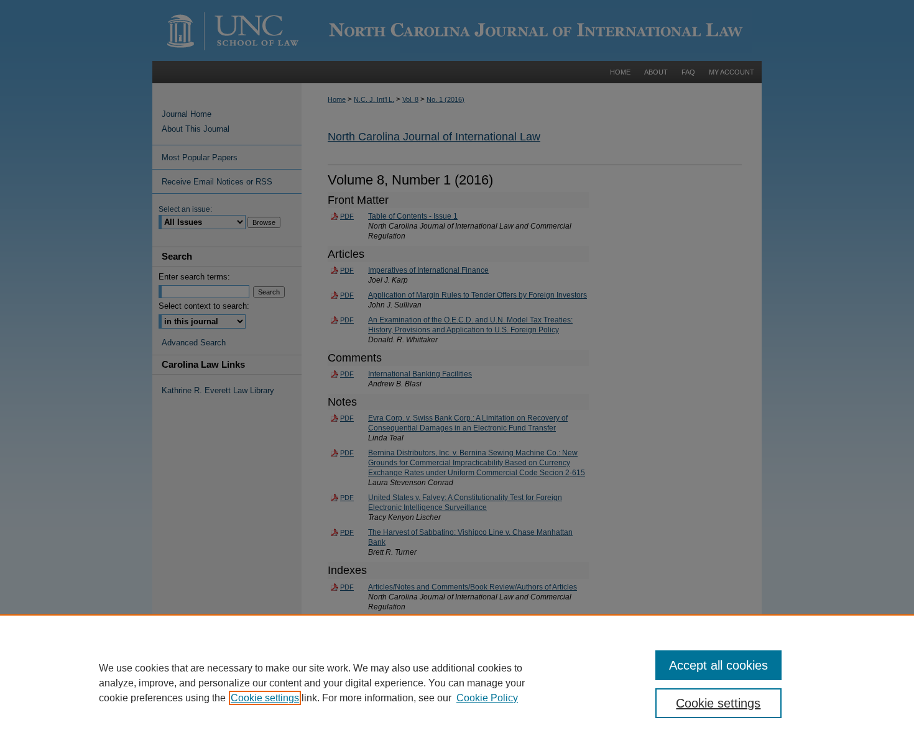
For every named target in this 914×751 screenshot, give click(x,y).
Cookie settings (265, 698)
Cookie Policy (487, 698)
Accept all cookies (718, 665)
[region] (457, 682)
